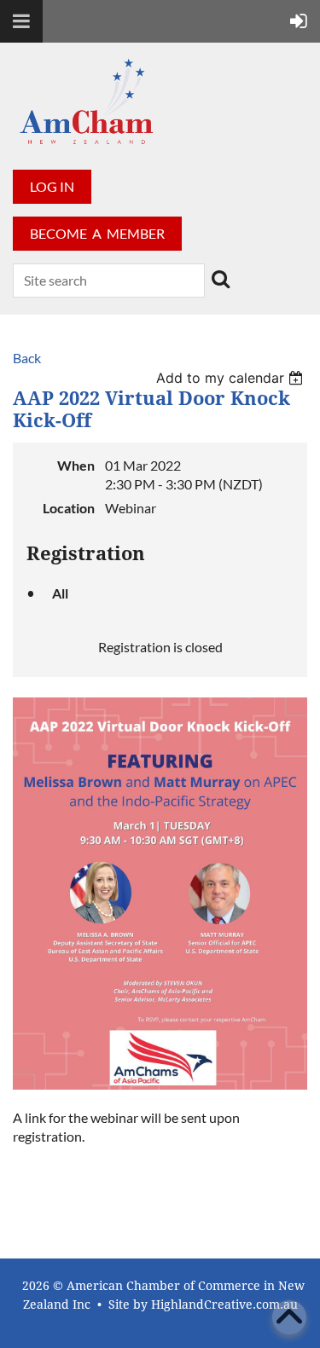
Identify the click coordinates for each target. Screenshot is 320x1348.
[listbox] (231, 377)
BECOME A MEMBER (97, 233)
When (76, 465)
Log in (52, 186)
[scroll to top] (289, 1317)
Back (27, 358)
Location (69, 508)
